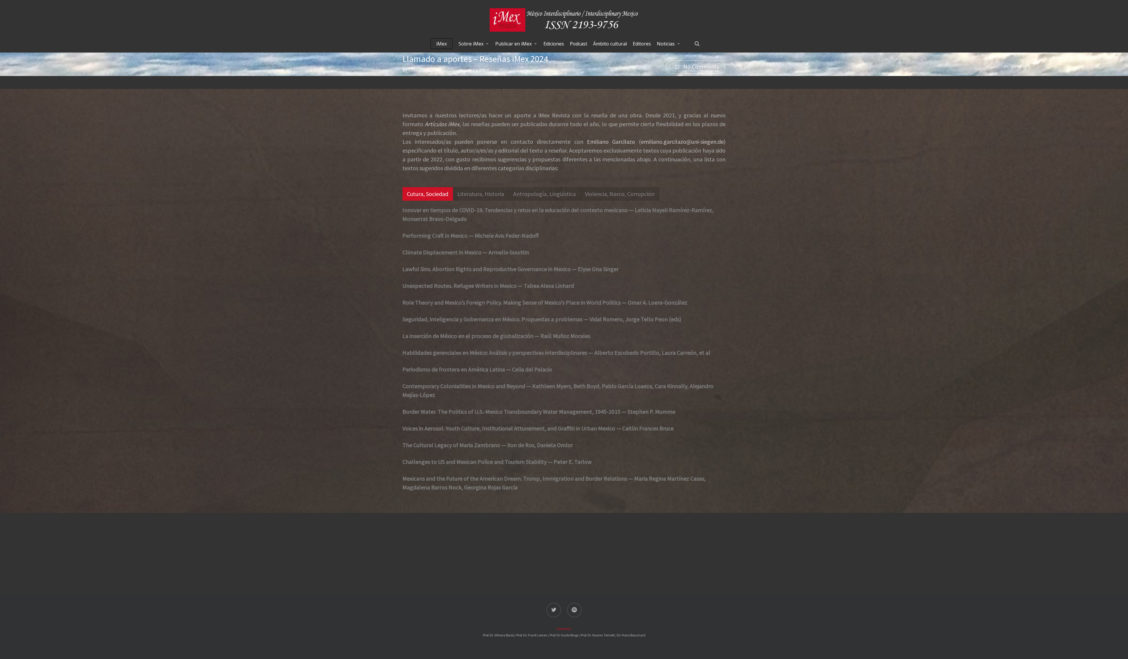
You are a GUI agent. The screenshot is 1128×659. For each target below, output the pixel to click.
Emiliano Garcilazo (427, 70)
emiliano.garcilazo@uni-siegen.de (682, 141)
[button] (427, 194)
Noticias (540, 70)
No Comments (700, 66)
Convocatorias (515, 70)
